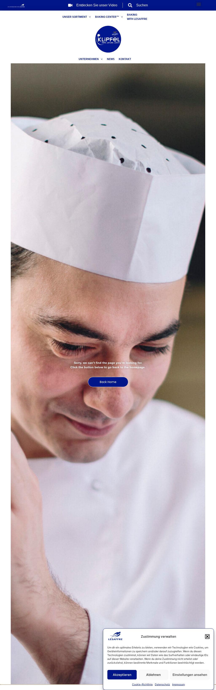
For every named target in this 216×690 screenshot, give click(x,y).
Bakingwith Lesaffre (137, 16)
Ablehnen (153, 675)
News (111, 59)
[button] (207, 636)
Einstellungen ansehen (190, 675)
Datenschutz (162, 684)
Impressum (178, 684)
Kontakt (125, 59)
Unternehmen (89, 59)
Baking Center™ (107, 16)
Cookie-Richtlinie (142, 684)
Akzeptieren (122, 675)
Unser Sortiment (74, 16)
